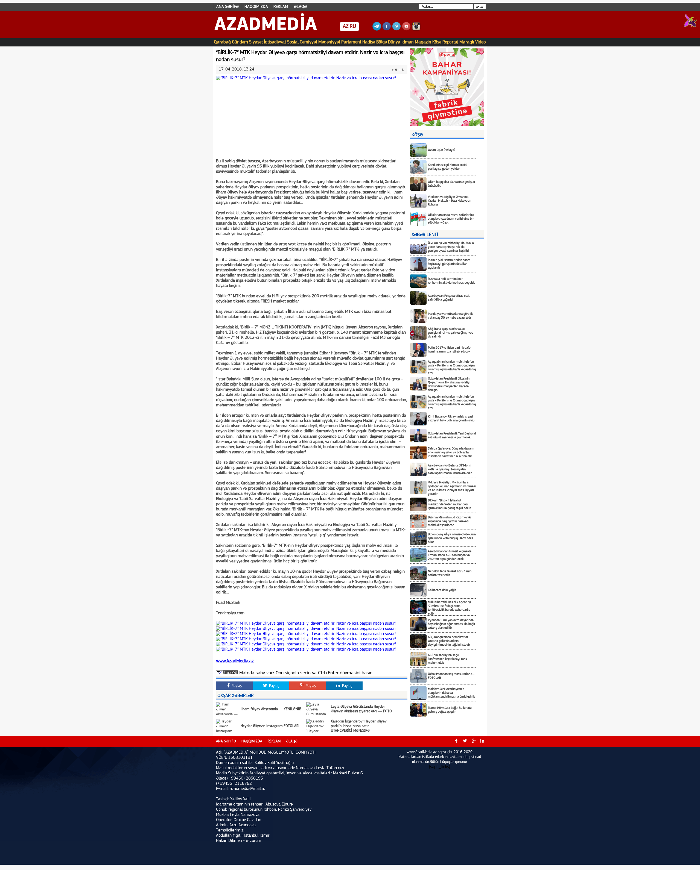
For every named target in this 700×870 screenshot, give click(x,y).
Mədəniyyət (329, 42)
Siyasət (256, 42)
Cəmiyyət (308, 42)
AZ (346, 26)
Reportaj (450, 42)
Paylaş (236, 686)
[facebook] (456, 741)
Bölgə (381, 42)
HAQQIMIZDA (256, 7)
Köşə (436, 42)
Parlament (351, 42)
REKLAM (280, 7)
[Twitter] (396, 29)
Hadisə (368, 42)
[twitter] (464, 741)
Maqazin (423, 42)
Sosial (293, 42)
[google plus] (473, 741)
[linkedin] (482, 741)
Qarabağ (222, 42)
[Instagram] (416, 29)
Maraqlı (466, 42)
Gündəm (240, 42)
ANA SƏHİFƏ (227, 7)
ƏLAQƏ (300, 7)
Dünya (394, 42)
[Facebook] (386, 29)
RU (353, 26)
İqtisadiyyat (275, 42)
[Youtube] (406, 29)
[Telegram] (376, 29)
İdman (407, 42)
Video (480, 42)
